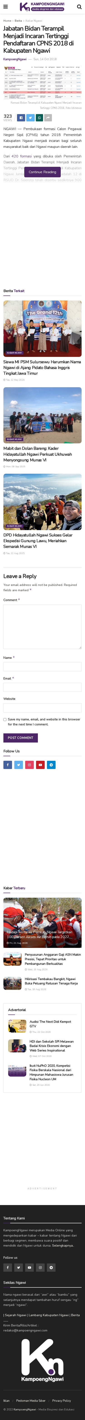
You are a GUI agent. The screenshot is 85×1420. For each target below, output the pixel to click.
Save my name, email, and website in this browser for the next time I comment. (44, 722)
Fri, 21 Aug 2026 (18, 943)
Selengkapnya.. (63, 1245)
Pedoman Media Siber (31, 1401)
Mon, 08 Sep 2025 (15, 466)
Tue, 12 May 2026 (14, 380)
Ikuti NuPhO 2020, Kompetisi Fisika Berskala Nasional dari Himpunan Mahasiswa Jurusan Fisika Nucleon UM (51, 1072)
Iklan (6, 1401)
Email (8, 678)
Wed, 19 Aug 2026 (37, 969)
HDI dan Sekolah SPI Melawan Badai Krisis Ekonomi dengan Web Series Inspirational (52, 1046)
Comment (11, 600)
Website (9, 699)
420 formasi (22, 156)
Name (9, 657)
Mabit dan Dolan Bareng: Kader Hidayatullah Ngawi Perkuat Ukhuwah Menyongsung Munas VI (37, 454)
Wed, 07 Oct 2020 (42, 1056)
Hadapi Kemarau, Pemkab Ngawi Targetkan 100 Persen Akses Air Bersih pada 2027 (39, 934)
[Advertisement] (42, 237)
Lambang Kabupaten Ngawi (49, 1315)
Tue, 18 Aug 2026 (36, 989)
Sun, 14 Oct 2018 (45, 59)
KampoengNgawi (15, 59)
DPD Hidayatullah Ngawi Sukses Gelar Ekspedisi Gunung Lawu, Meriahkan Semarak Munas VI (37, 540)
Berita (18, 21)
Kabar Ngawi (34, 21)
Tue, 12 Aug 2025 (14, 553)
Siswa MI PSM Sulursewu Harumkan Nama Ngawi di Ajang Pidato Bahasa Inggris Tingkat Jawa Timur (42, 367)
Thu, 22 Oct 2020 (41, 1032)
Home (7, 21)
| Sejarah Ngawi (14, 1315)
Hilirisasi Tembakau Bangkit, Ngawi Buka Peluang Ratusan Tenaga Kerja (51, 981)
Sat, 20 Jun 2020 (41, 1085)
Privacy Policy (61, 1401)
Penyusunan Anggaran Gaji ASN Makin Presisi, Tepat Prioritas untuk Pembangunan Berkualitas (53, 959)
